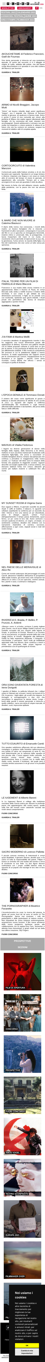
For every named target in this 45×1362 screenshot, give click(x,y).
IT (37, 8)
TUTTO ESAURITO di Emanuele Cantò (23, 743)
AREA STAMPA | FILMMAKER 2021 (17, 20)
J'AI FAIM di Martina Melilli (16, 337)
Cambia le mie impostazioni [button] (27, 1352)
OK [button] (27, 1345)
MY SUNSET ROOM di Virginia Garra (22, 503)
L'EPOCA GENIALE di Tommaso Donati (23, 395)
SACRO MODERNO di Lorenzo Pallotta (23, 852)
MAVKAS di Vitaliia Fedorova (17, 445)
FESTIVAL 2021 (8, 12)
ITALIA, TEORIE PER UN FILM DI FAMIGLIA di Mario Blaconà (20, 282)
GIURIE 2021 (30, 16)
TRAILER (16, 72)
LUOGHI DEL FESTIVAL (12, 16)
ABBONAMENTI (24, 8)
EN (41, 8)
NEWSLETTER (8, 8)
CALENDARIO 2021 (26, 12)
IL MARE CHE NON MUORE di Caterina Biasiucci (18, 221)
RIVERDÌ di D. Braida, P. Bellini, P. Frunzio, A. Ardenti (20, 621)
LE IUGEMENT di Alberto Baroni (19, 797)
